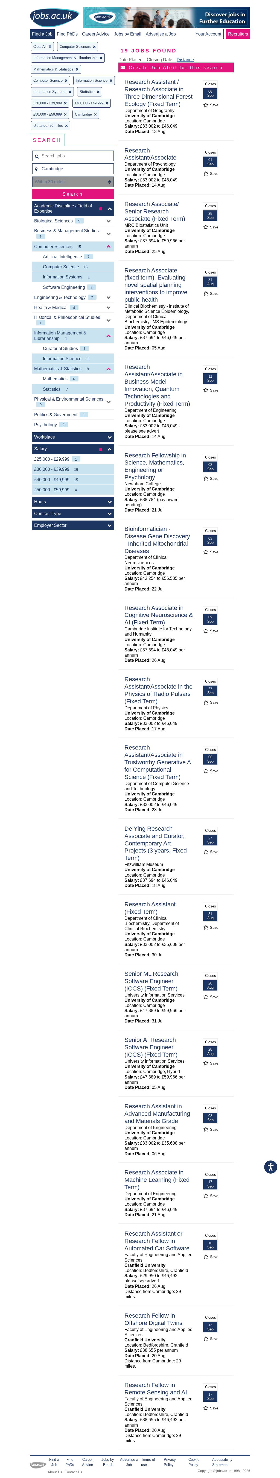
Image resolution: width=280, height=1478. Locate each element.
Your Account (208, 34)
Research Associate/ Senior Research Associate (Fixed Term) (154, 211)
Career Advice (96, 34)
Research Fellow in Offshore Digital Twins (153, 1319)
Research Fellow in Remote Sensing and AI (155, 1389)
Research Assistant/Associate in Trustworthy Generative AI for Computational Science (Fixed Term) (158, 762)
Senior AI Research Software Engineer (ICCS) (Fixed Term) (150, 1047)
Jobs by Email (127, 34)
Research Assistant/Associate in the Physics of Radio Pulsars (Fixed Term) (158, 690)
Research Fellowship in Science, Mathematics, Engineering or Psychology (155, 466)
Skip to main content (22, 4)
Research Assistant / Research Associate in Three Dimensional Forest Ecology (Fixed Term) (158, 92)
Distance (185, 59)
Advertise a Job (161, 34)
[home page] (54, 18)
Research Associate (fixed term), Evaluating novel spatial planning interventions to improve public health (155, 285)
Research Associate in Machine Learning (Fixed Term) (156, 1180)
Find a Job (42, 34)
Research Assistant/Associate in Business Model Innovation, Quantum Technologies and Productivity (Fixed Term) (157, 385)
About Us (55, 1472)
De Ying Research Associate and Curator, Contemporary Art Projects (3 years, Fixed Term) (155, 843)
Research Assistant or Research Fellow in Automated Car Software (156, 1241)
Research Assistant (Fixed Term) (150, 908)
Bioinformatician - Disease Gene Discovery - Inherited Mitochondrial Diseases (157, 539)
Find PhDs (67, 34)
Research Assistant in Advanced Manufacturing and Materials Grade (157, 1113)
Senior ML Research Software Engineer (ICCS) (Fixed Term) (151, 981)
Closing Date (159, 59)
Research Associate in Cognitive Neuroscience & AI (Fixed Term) (158, 615)
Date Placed (130, 59)
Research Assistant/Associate (150, 154)
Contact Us (73, 1472)
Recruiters (238, 34)
